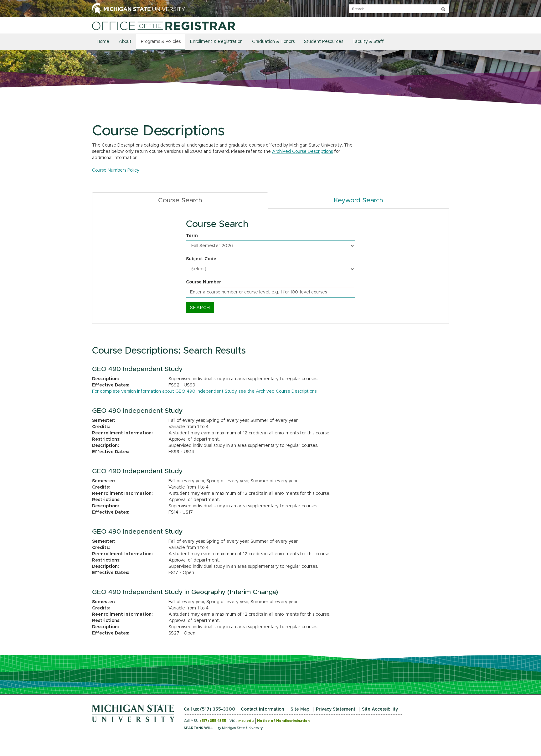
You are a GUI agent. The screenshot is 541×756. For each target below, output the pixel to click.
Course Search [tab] (180, 200)
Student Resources (323, 41)
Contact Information (262, 709)
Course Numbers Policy (115, 170)
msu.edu (246, 720)
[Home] (163, 25)
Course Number (203, 282)
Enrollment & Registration (216, 41)
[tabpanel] (270, 266)
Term (192, 236)
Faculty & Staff (368, 41)
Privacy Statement (335, 709)
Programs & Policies (161, 41)
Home (103, 41)
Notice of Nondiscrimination (283, 720)
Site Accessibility (380, 709)
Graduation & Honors (273, 41)
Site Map (300, 709)
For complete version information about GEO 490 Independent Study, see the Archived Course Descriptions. (204, 391)
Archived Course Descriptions (302, 151)
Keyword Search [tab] (358, 200)
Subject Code (201, 259)
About (125, 41)
